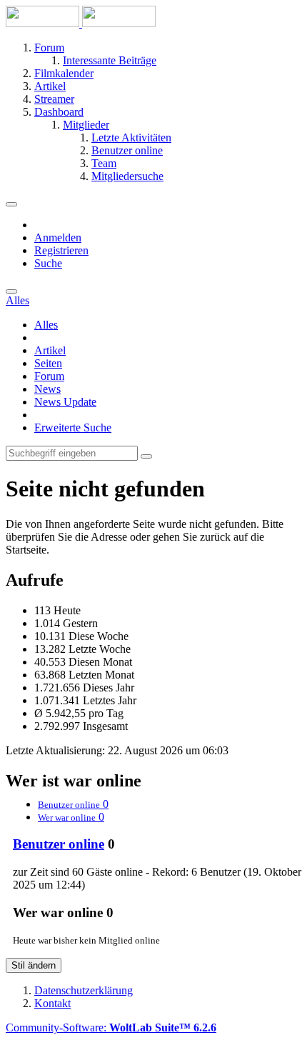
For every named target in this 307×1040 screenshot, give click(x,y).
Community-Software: (111, 1027)
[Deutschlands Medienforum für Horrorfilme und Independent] (81, 23)
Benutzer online (58, 843)
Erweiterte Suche (72, 427)
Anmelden (57, 237)
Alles (46, 325)
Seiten (48, 363)
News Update (65, 402)
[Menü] (11, 204)
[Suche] (11, 291)
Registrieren (61, 250)
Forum (49, 376)
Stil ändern (33, 965)
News (47, 389)
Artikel (50, 350)
